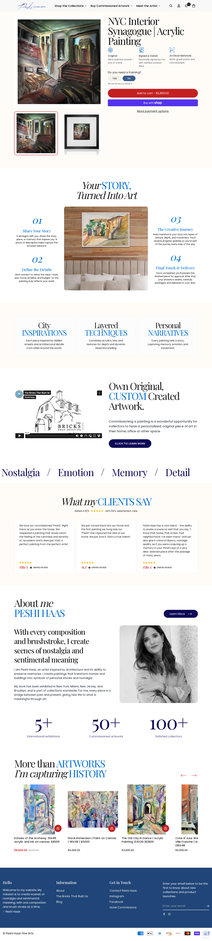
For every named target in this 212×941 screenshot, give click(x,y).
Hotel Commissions (123, 907)
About (60, 891)
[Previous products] (183, 775)
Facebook (116, 902)
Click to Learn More (130, 443)
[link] (39, 818)
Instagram (117, 896)
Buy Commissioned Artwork (110, 6)
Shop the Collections (69, 6)
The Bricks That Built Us (72, 896)
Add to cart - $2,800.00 (153, 93)
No (129, 78)
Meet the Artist (146, 6)
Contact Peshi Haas (123, 891)
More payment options (153, 111)
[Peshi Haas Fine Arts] (31, 5)
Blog (59, 902)
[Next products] (194, 775)
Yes (115, 78)
